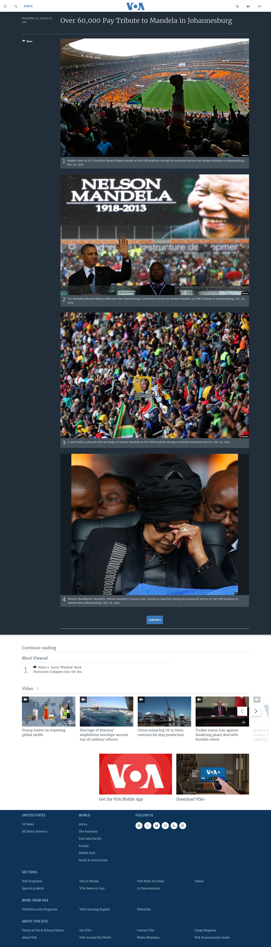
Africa (28, 6)
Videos (199, 881)
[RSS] (174, 825)
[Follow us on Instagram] (165, 825)
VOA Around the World (95, 937)
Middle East (87, 853)
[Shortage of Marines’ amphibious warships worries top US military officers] (106, 712)
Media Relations (148, 937)
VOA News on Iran (92, 888)
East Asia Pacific (90, 838)
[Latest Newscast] (259, 6)
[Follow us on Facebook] (139, 825)
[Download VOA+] (212, 774)
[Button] (27, 41)
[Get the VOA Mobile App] (135, 774)
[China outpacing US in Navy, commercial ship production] (164, 712)
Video (27, 688)
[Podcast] (182, 825)
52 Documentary (148, 888)
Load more (155, 619)
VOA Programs (32, 881)
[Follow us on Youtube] (156, 825)
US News (28, 824)
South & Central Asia (93, 860)
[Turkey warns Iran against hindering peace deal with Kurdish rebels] (222, 712)
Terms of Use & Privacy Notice (43, 930)
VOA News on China (150, 881)
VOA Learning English (94, 909)
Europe (84, 846)
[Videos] (248, 6)
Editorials (144, 909)
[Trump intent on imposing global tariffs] (48, 712)
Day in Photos (89, 881)
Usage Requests (205, 930)
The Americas (88, 831)
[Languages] (237, 6)
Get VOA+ (86, 930)
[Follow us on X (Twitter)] (147, 825)
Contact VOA (145, 930)
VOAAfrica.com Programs (39, 909)
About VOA (29, 937)
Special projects (33, 888)
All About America (34, 831)
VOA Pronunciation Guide (212, 937)
